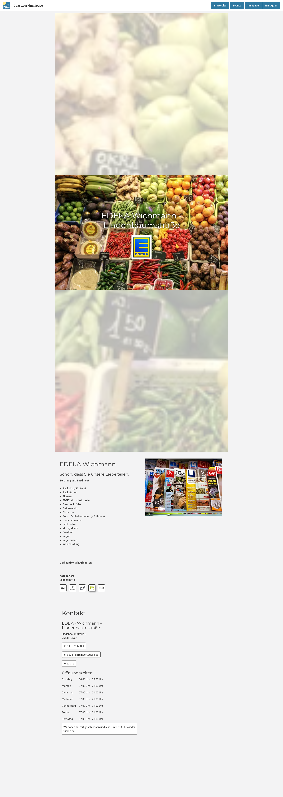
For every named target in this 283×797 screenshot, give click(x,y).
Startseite (220, 5)
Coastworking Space (28, 6)
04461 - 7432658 (74, 645)
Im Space (253, 5)
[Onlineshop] (92, 588)
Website (69, 663)
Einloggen (271, 5)
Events (237, 5)
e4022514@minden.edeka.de (81, 654)
